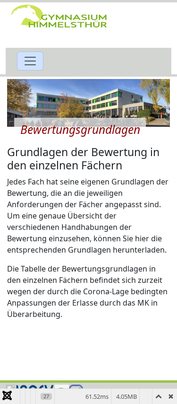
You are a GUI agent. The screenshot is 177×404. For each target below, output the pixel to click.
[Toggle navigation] (30, 61)
